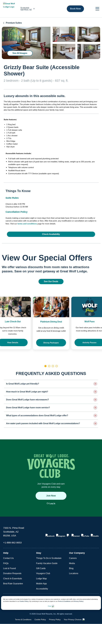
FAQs (5, 563)
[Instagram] (60, 535)
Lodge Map (41, 578)
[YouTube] (85, 535)
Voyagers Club (43, 573)
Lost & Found (9, 568)
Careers (73, 558)
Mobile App (41, 583)
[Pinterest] (76, 535)
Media (72, 563)
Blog (71, 568)
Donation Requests (12, 573)
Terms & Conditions (64, 601)
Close (49, 606)
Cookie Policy (24, 601)
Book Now (75, 9)
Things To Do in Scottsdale (48, 558)
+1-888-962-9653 (12, 542)
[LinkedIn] (95, 535)
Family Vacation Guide (47, 563)
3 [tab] (52, 366)
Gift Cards (41, 568)
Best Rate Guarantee (13, 583)
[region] (26, 43)
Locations (73, 573)
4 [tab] (56, 366)
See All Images (19, 53)
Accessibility (42, 589)
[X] (68, 535)
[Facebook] (50, 535)
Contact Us (8, 558)
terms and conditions (27, 224)
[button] (97, 9)
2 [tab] (49, 366)
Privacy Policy (78, 601)
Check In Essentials (12, 578)
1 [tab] (45, 366)
